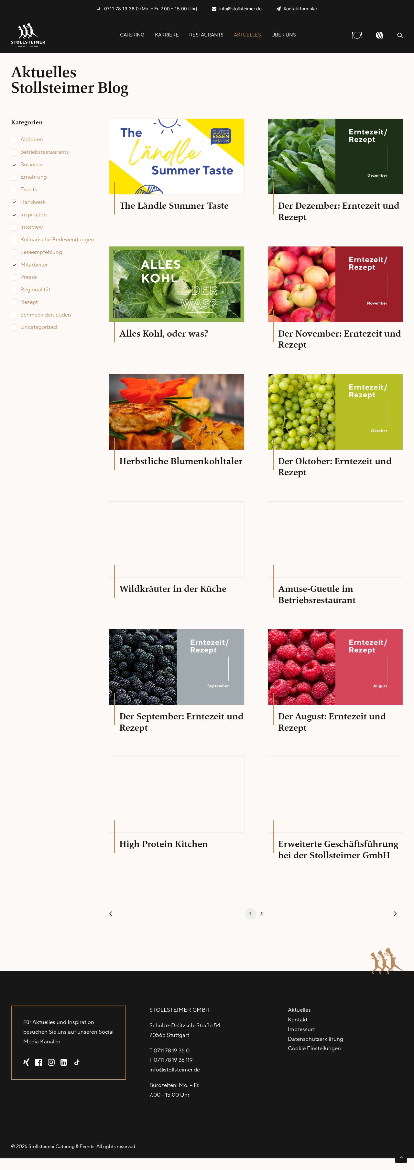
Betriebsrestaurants (44, 152)
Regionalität (35, 289)
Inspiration (33, 214)
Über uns (283, 35)
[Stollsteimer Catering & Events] (28, 35)
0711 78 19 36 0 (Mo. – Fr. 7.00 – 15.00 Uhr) (150, 8)
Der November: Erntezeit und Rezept (339, 339)
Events (28, 189)
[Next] (394, 915)
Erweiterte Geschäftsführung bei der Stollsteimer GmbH (338, 850)
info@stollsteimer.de (240, 8)
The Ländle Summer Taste (174, 205)
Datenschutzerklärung (315, 1039)
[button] (400, 35)
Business (31, 164)
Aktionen (31, 139)
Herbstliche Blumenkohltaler (181, 461)
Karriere (167, 35)
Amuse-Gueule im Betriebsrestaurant (317, 594)
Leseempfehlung (41, 252)
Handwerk (33, 202)
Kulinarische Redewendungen (57, 239)
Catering (132, 35)
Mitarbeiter (34, 264)
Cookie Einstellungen (314, 1048)
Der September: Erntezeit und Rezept (181, 722)
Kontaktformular (300, 8)
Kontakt (298, 1019)
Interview (31, 227)
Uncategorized (38, 327)
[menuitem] (147, 8)
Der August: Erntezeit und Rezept (332, 722)
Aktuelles (247, 35)
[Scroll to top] (401, 1156)
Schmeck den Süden (45, 315)
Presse (28, 277)
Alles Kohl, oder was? (163, 333)
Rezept (29, 302)
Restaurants (206, 35)
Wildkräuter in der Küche (172, 588)
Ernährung (33, 177)
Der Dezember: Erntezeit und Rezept (338, 211)
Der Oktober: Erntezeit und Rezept (335, 467)
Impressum (302, 1029)
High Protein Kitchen (163, 844)
